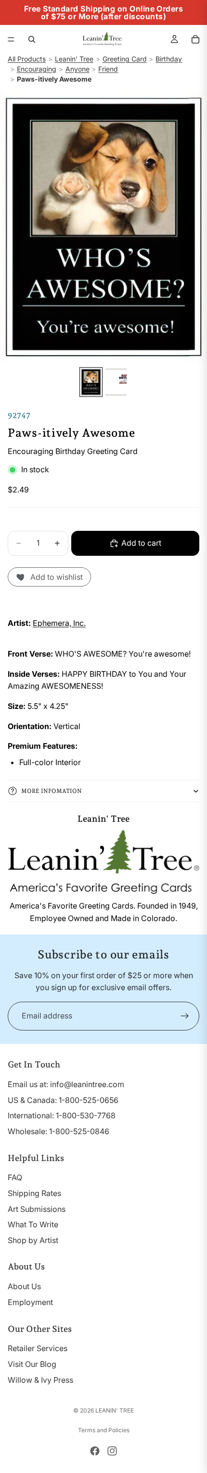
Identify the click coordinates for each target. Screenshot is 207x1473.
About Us (24, 1286)
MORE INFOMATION (51, 791)
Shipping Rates (34, 1193)
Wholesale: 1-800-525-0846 (58, 1131)
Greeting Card (125, 59)
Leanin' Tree (74, 59)
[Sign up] (185, 1016)
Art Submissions (36, 1209)
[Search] (31, 39)
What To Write (33, 1224)
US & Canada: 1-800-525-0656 (63, 1100)
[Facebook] (95, 1451)
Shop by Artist (33, 1240)
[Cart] (195, 39)
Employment (30, 1302)
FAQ (15, 1177)
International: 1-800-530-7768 (62, 1115)
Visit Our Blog (32, 1364)
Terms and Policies (103, 1430)
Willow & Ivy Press (40, 1380)
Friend (108, 69)
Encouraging (36, 69)
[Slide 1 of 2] (91, 382)
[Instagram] (112, 1451)
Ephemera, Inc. (59, 623)
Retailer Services (37, 1348)
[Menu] (11, 39)
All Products (27, 59)
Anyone (77, 69)
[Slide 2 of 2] (116, 382)
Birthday (168, 59)
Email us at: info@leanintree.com (66, 1084)
